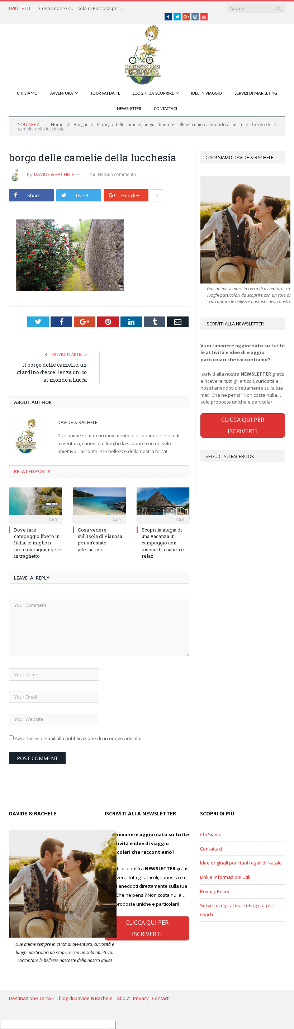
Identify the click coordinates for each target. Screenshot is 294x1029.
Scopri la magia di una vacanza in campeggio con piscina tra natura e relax (163, 543)
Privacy (142, 998)
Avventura (61, 93)
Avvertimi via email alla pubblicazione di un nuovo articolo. (78, 738)
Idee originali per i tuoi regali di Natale (241, 862)
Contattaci (165, 108)
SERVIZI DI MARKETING (255, 93)
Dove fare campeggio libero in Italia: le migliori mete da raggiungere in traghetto (37, 543)
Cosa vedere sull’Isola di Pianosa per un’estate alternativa (82, 8)
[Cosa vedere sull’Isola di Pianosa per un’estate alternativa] (99, 504)
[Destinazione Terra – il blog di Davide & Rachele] (147, 53)
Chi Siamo (27, 93)
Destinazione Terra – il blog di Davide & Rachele (63, 998)
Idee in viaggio (206, 93)
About (125, 998)
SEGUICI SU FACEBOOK (229, 456)
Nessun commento (117, 174)
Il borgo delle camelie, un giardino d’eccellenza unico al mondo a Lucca (52, 372)
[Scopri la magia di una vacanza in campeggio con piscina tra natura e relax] (163, 504)
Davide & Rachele (54, 174)
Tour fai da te (105, 93)
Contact (160, 998)
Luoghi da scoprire (153, 93)
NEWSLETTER (129, 108)
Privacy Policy (214, 891)
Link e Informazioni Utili (225, 877)
